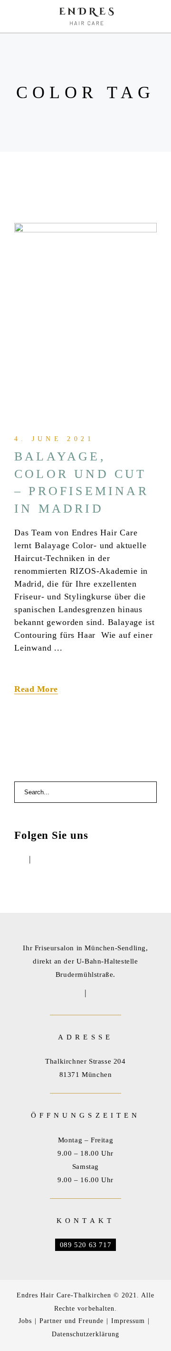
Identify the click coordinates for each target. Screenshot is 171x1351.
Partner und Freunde (71, 1320)
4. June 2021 (54, 438)
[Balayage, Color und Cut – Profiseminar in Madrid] (85, 318)
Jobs (25, 1320)
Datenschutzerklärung (85, 1334)
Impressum (128, 1320)
